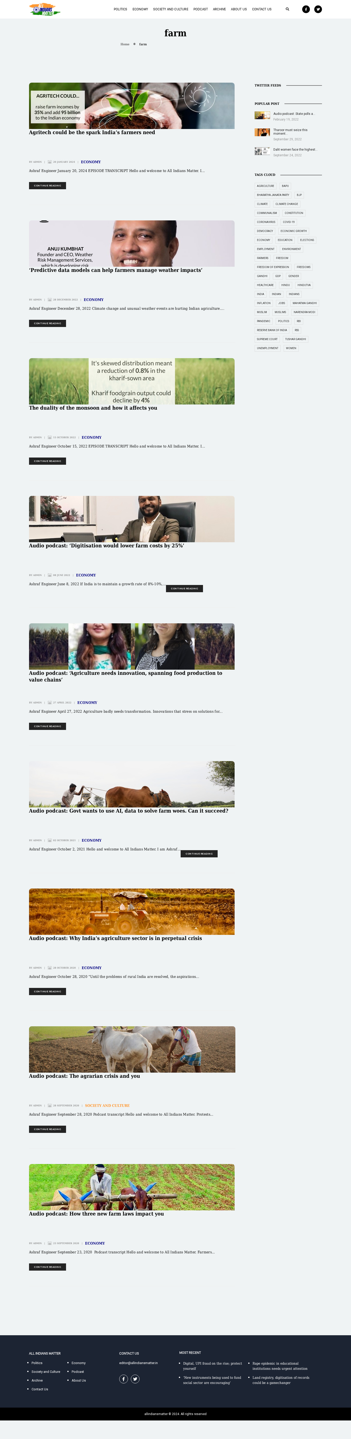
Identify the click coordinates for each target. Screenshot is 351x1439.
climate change (286, 204)
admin (37, 162)
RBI (299, 321)
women (291, 348)
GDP (278, 276)
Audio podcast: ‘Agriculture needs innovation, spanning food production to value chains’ (125, 676)
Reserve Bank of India (272, 330)
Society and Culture (170, 9)
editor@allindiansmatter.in (138, 1363)
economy (263, 240)
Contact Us (262, 9)
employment (265, 249)
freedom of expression (273, 267)
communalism (267, 213)
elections (307, 240)
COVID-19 (289, 222)
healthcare (265, 285)
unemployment (267, 348)
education (285, 240)
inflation (264, 303)
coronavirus (266, 222)
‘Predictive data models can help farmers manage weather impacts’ (115, 270)
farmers (262, 258)
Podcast (200, 9)
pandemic (263, 321)
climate (262, 204)
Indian (276, 294)
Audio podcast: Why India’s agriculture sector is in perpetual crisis (115, 938)
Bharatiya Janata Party (273, 195)
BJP (299, 195)
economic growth (294, 231)
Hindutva (304, 285)
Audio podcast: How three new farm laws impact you (96, 1214)
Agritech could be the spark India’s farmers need (92, 132)
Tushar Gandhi (295, 339)
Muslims (280, 312)
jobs (281, 303)
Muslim (262, 312)
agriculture (265, 186)
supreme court (267, 339)
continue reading (47, 185)
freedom (282, 258)
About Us (239, 9)
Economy (140, 9)
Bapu (285, 186)
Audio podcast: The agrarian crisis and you (84, 1076)
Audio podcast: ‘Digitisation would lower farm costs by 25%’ (106, 545)
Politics (120, 9)
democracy (265, 231)
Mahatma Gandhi (305, 303)
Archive (219, 9)
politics (283, 321)
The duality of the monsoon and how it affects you (93, 408)
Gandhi (262, 276)
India (260, 294)
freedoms (303, 267)
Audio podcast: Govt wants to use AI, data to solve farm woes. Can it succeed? (128, 811)
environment (291, 249)
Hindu (285, 285)
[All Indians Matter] (44, 8)
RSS (297, 330)
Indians (294, 294)
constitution (294, 213)
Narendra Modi (304, 312)
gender (293, 276)
